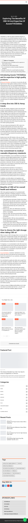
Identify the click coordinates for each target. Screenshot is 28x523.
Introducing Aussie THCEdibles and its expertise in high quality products (13, 63)
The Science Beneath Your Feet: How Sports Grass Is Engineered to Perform (12, 372)
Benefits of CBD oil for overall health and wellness (13, 70)
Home (1, 388)
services (2, 397)
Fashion (2, 400)
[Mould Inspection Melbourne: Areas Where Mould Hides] (3, 427)
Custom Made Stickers (20, 468)
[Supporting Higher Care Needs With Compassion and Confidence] (20, 307)
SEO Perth (6, 506)
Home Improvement (4, 405)
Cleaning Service (4, 411)
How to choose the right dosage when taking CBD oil (13, 71)
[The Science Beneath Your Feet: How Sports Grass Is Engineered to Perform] (14, 360)
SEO (1, 408)
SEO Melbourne (7, 501)
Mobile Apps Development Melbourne (11, 513)
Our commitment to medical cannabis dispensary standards (13, 68)
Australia (19, 463)
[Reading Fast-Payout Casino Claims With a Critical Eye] (3, 422)
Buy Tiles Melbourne (6, 470)
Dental (1, 391)
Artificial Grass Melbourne (7, 465)
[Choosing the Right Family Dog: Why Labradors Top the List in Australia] (3, 438)
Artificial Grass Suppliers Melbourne (9, 463)
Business (2, 385)
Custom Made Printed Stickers (8, 475)
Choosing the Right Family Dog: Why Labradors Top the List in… (15, 439)
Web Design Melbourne (8, 511)
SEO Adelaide (6, 504)
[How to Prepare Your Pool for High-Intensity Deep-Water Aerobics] (3, 433)
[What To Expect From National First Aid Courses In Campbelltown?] (7, 322)
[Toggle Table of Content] (2, 60)
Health (3, 303)
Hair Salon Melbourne (7, 473)
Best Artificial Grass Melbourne (8, 468)
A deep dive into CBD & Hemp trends (10, 65)
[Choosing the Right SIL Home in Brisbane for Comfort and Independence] (7, 307)
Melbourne (14, 470)
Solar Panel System (16, 473)
